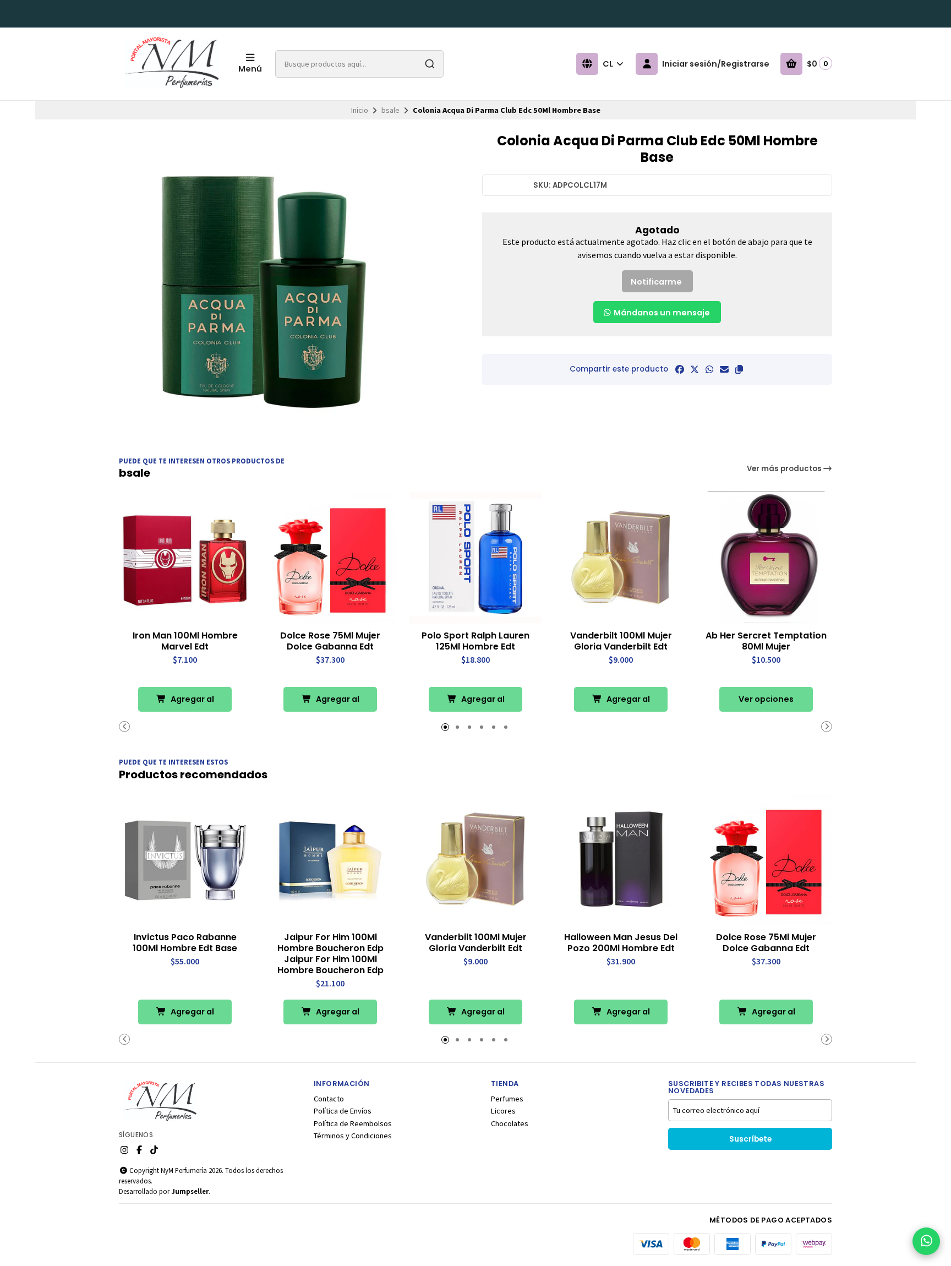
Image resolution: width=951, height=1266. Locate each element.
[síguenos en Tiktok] (154, 1149)
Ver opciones (766, 699)
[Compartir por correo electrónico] (724, 369)
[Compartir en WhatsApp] (709, 369)
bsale (390, 110)
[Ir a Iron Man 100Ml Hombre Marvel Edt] (185, 558)
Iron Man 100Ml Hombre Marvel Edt (185, 641)
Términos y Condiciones (353, 1135)
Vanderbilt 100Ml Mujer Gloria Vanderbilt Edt (621, 641)
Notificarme (656, 281)
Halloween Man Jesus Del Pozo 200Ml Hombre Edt (620, 943)
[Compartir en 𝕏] (694, 369)
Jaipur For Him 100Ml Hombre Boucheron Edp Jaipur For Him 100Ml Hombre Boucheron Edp (330, 954)
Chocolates (509, 1123)
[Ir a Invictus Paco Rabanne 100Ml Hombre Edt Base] (185, 859)
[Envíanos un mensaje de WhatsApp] (926, 1241)
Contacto (329, 1099)
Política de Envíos (342, 1111)
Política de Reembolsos (353, 1123)
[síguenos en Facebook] (139, 1149)
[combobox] (359, 64)
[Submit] (430, 64)
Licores (503, 1111)
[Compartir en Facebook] (679, 369)
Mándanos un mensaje (661, 312)
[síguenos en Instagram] (124, 1149)
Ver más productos (785, 468)
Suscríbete (750, 1139)
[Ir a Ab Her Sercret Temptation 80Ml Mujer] (766, 558)
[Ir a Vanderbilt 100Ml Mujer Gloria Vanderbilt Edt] (621, 558)
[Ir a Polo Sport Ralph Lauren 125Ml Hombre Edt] (475, 558)
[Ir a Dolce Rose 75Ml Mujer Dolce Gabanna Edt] (330, 558)
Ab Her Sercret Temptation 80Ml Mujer (766, 641)
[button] (739, 369)
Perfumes (507, 1099)
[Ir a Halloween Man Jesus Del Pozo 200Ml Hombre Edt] (621, 859)
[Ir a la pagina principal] (172, 63)
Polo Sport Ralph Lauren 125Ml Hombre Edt (475, 641)
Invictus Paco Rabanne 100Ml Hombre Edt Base (185, 943)
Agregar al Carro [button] (191, 703)
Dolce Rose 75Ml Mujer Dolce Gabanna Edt (330, 641)
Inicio (359, 110)
